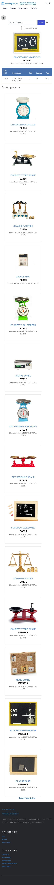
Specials (4, 839)
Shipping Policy (6, 860)
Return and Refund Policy (9, 863)
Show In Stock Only (32, 28)
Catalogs (13, 8)
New (3, 836)
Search (41, 23)
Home (5, 8)
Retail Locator (23, 8)
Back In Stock (6, 842)
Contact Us (34, 8)
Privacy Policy (6, 866)
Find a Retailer (6, 857)
